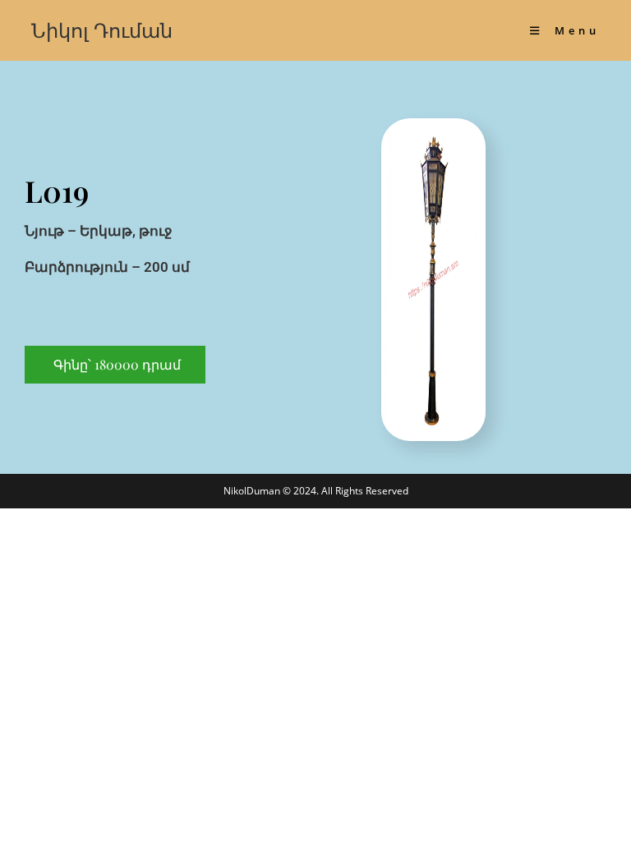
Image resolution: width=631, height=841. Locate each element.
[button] (115, 365)
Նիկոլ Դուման (102, 30)
